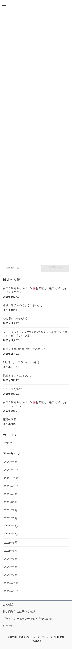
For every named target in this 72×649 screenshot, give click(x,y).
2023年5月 (10, 558)
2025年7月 (10, 494)
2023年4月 (10, 566)
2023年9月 (10, 542)
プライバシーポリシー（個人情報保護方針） (30, 618)
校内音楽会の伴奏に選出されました (24, 348)
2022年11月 (11, 582)
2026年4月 (10, 461)
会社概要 (8, 604)
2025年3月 (10, 502)
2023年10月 (11, 534)
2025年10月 (11, 486)
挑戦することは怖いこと (17, 375)
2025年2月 (10, 510)
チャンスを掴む (12, 389)
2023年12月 (11, 526)
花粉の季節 (9, 419)
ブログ (8, 443)
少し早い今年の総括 (15, 318)
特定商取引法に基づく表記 (19, 611)
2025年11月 (11, 477)
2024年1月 (10, 518)
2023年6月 (10, 550)
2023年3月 (10, 574)
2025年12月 (11, 469)
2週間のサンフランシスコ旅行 (21, 362)
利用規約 (8, 625)
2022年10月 (11, 591)
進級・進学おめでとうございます (23, 305)
